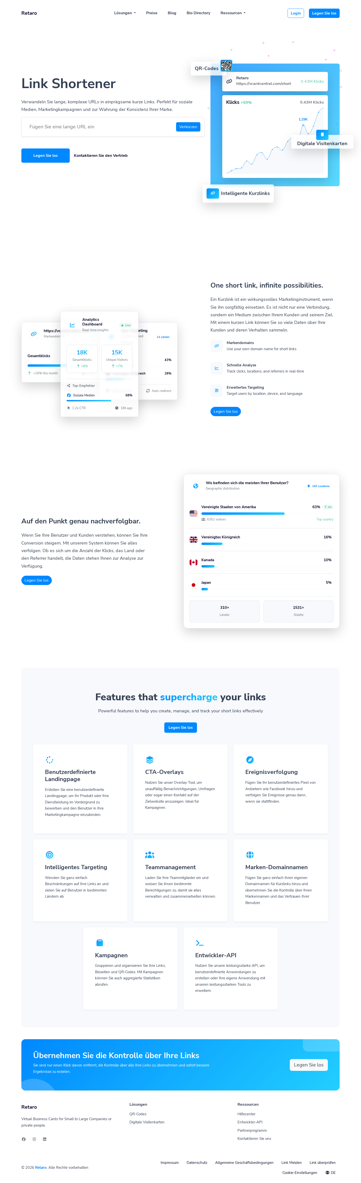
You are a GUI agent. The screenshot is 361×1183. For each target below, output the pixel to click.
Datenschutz (197, 1162)
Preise (151, 13)
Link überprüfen (323, 1162)
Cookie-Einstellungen (299, 1172)
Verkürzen (188, 127)
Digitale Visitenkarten (147, 1122)
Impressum (170, 1162)
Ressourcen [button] (232, 13)
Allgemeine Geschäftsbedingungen (244, 1162)
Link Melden (291, 1162)
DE (333, 1172)
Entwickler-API (250, 1122)
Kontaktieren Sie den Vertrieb (101, 155)
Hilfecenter (246, 1114)
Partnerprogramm (252, 1130)
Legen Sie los (324, 13)
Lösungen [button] (123, 13)
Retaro (41, 1167)
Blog (172, 13)
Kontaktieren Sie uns (254, 1138)
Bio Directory (198, 13)
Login (296, 13)
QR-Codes (137, 1114)
